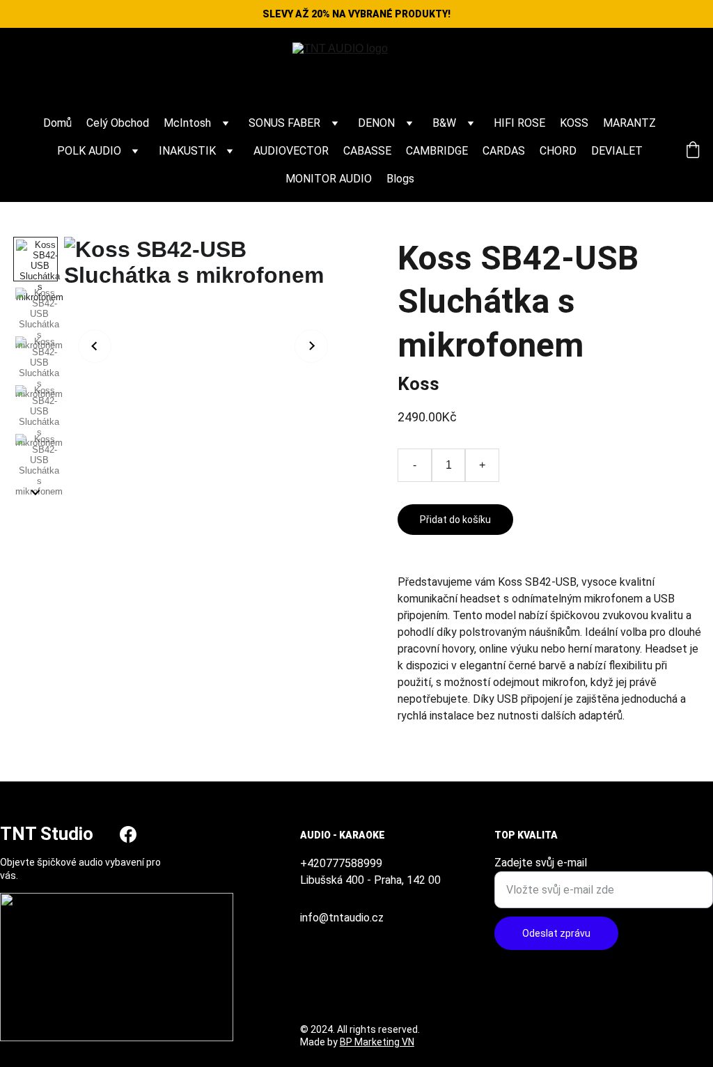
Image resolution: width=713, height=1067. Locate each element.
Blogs (400, 178)
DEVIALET (617, 150)
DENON (376, 123)
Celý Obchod (117, 123)
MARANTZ (629, 123)
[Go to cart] (693, 151)
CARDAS (504, 150)
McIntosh (187, 123)
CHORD (558, 150)
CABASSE (367, 150)
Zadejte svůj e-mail (540, 862)
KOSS (574, 123)
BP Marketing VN (377, 1041)
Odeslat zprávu (556, 933)
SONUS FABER (284, 123)
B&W (444, 123)
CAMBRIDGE (437, 150)
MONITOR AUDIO (328, 178)
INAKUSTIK (187, 150)
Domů (57, 123)
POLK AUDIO (89, 150)
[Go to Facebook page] (128, 834)
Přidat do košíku (455, 519)
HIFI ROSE (519, 123)
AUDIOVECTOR (291, 150)
